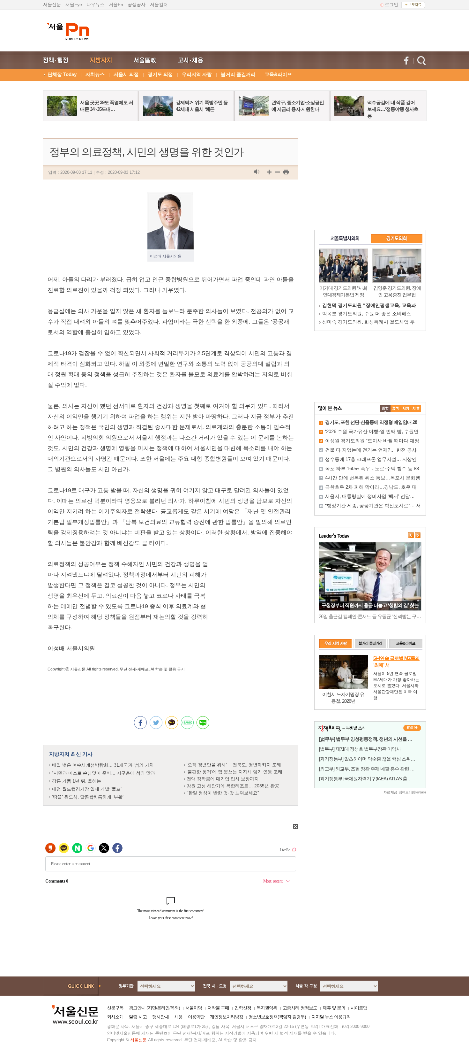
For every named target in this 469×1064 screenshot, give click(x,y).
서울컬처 (159, 4)
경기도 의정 (160, 74)
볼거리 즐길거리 (238, 74)
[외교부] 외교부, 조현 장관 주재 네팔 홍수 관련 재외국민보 (375, 768)
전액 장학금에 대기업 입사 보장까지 (223, 778)
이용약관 (196, 1016)
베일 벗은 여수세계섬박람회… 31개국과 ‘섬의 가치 (103, 765)
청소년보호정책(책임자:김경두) (277, 1016)
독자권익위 (267, 1007)
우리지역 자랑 (197, 74)
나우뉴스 (95, 4)
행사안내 (160, 1016)
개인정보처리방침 (226, 1016)
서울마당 (193, 1007)
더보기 (412, 728)
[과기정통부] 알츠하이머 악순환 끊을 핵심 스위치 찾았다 (374, 759)
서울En (116, 4)
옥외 (174, 1007)
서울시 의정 (126, 74)
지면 (152, 1007)
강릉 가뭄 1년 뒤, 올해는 (76, 781)
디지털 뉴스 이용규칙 (331, 1016)
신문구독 (115, 1007)
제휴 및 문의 (334, 1007)
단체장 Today (62, 74)
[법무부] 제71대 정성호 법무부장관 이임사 (360, 749)
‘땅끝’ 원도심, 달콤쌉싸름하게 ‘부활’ (87, 797)
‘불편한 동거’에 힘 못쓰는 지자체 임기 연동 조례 (234, 771)
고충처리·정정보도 (300, 1007)
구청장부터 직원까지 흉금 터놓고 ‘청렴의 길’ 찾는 (370, 605)
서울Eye (73, 4)
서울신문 (52, 4)
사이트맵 (359, 1007)
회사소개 (115, 1016)
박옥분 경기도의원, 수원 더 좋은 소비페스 (366, 313)
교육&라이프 (278, 74)
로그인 (391, 4)
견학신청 (242, 1007)
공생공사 (136, 4)
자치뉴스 (95, 74)
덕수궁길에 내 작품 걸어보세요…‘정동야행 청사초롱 (392, 109)
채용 (178, 1016)
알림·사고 (138, 1016)
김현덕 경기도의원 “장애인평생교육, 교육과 (369, 305)
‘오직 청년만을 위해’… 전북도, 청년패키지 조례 (234, 764)
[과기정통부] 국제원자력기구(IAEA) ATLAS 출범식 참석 (372, 778)
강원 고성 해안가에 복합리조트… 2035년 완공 (233, 785)
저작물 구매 (218, 1007)
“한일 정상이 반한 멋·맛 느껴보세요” (223, 792)
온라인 (163, 1007)
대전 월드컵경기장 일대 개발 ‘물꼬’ (87, 789)
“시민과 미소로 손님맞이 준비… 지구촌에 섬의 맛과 (103, 773)
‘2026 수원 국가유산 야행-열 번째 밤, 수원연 (372, 431)
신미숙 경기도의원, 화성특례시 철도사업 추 (368, 322)
